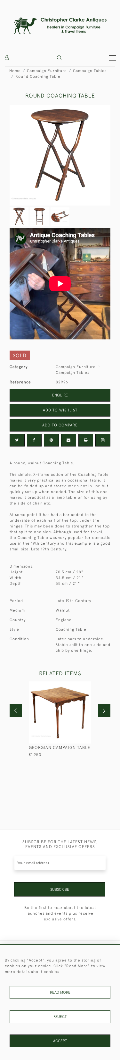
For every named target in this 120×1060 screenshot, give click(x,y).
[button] (59, 58)
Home (15, 71)
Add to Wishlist (60, 410)
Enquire (60, 395)
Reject (60, 1016)
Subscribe (59, 889)
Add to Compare (60, 425)
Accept (60, 1041)
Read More (60, 992)
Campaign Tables (90, 71)
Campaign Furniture (47, 71)
